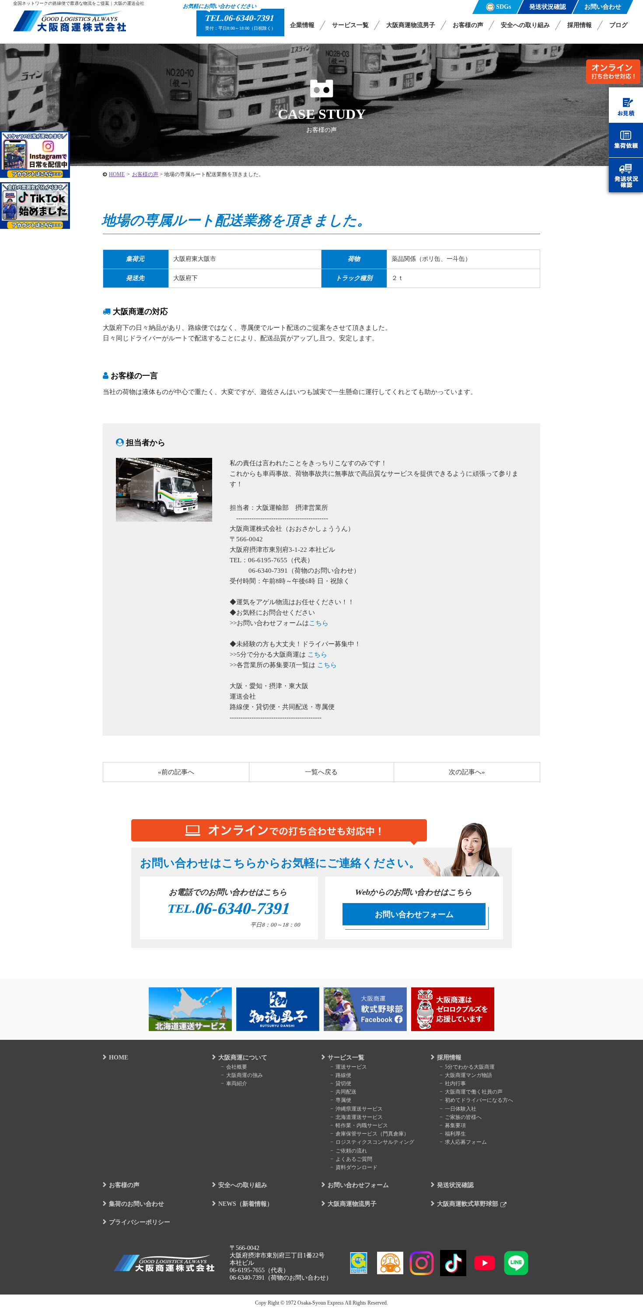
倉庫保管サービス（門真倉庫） (372, 1134)
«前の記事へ (176, 772)
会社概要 (236, 1067)
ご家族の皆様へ (463, 1117)
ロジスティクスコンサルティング (374, 1142)
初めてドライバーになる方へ (479, 1100)
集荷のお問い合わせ (136, 1204)
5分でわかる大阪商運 (470, 1067)
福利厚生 (455, 1134)
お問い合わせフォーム (414, 914)
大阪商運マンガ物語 (468, 1075)
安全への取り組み (525, 25)
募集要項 (455, 1125)
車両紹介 (236, 1083)
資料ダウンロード (356, 1167)
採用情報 (579, 25)
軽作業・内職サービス (361, 1125)
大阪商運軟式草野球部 (467, 1204)
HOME (118, 1057)
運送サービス (351, 1067)
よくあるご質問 (353, 1159)
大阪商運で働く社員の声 (474, 1092)
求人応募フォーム (466, 1142)
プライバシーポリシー (139, 1222)
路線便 (343, 1075)
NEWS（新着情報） (245, 1204)
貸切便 (343, 1083)
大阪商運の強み (244, 1075)
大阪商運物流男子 (410, 25)
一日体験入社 (460, 1109)
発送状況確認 (455, 1185)
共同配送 (345, 1092)
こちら (318, 623)
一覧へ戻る (321, 772)
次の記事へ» (467, 772)
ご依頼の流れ (351, 1151)
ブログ (618, 25)
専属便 (343, 1100)
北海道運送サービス (359, 1117)
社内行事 (455, 1083)
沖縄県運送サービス (359, 1109)
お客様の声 (468, 25)
